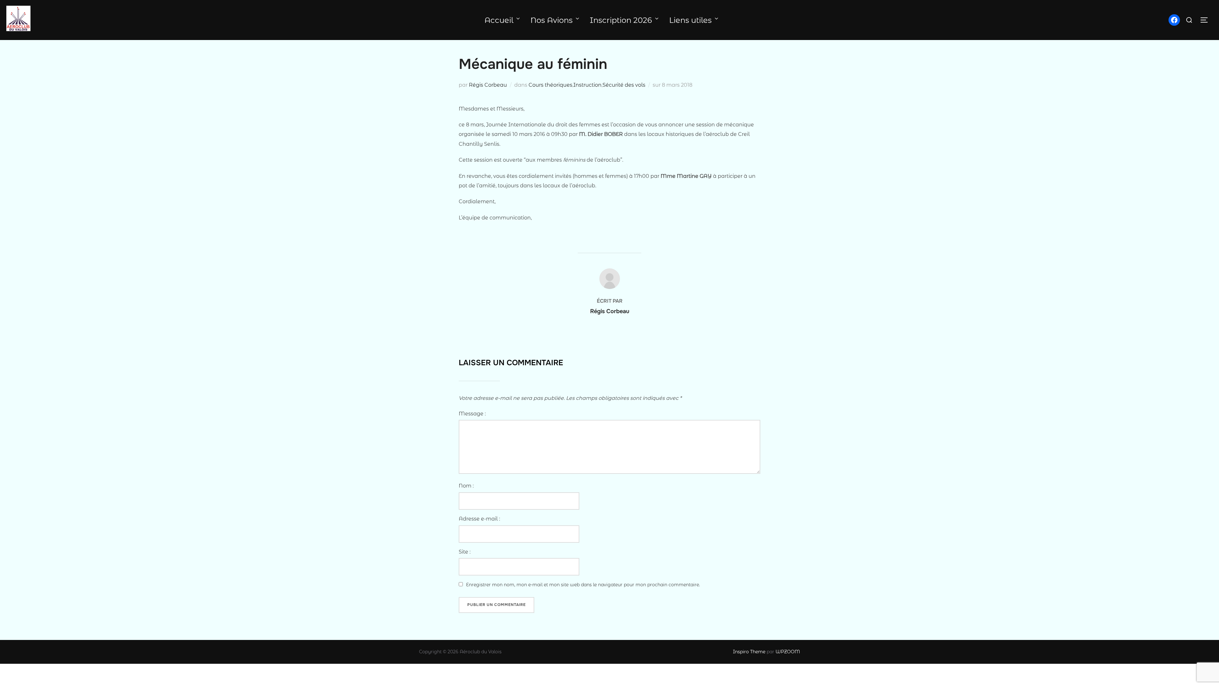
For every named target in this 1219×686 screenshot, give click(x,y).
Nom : (466, 486)
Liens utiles (690, 20)
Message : (472, 414)
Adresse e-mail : (479, 519)
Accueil (498, 20)
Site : (464, 552)
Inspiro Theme (749, 652)
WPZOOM (788, 652)
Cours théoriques (550, 85)
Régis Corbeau (488, 85)
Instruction (587, 85)
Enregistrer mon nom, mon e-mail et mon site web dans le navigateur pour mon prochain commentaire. (583, 585)
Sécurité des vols (624, 85)
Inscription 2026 (621, 20)
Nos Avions (551, 20)
